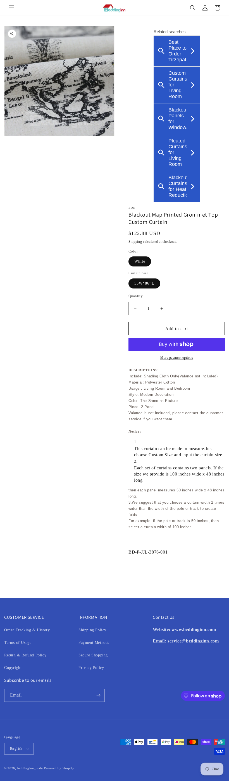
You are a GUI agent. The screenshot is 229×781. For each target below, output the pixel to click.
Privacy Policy (91, 668)
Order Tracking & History (27, 630)
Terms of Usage (17, 643)
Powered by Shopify (59, 768)
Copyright (13, 668)
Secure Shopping (93, 655)
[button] (12, 8)
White (139, 261)
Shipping (135, 242)
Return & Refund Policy (25, 655)
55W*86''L (144, 283)
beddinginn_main (30, 768)
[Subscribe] (98, 695)
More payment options (176, 358)
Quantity (135, 296)
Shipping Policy (92, 630)
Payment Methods (93, 643)
